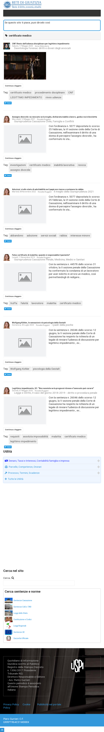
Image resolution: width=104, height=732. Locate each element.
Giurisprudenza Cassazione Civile (33, 121)
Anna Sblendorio (42, 46)
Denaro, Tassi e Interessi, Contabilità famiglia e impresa (39, 460)
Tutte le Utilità (15, 479)
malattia (51, 303)
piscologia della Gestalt (46, 368)
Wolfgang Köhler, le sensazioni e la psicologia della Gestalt (39, 322)
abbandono (16, 235)
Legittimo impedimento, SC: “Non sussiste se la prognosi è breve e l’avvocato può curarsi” (53, 388)
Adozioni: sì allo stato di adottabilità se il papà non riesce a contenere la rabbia (47, 189)
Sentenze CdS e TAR (22, 606)
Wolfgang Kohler (19, 368)
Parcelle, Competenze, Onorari (25, 466)
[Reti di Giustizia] (22, 5)
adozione (32, 235)
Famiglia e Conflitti (63, 121)
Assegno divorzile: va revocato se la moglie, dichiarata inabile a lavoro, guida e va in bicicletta (54, 117)
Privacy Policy (11, 704)
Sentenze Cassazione (23, 600)
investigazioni (18, 165)
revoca (82, 165)
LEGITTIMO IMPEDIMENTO (26, 97)
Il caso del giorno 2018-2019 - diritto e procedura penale (64, 393)
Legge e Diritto (22, 393)
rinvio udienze (53, 97)
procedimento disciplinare (50, 92)
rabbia (63, 235)
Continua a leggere (13, 86)
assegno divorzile (20, 169)
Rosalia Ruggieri (44, 119)
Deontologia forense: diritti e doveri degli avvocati (42, 48)
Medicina (59, 260)
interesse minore (80, 235)
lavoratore (37, 303)
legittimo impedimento (23, 441)
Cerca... (7, 578)
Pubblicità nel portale (49, 704)
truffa (13, 303)
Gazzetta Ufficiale (21, 638)
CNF (70, 92)
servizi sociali (48, 235)
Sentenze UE (19, 632)
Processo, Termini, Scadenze (24, 472)
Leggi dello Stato (21, 613)
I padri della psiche (62, 325)
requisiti (14, 436)
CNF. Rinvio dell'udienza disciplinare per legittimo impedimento (40, 43)
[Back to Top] (2, 730)
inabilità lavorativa (64, 165)
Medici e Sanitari (75, 260)
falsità (24, 303)
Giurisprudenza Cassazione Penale (33, 260)
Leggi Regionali (20, 625)
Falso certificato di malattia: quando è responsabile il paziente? (41, 255)
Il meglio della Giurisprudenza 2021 (74, 192)
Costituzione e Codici (23, 619)
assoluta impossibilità (35, 436)
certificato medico (20, 92)
